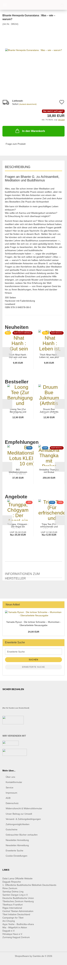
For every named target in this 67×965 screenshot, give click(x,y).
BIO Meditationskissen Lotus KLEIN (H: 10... (18, 471)
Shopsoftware (22, 956)
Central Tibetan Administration (17, 911)
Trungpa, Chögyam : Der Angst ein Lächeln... (17, 526)
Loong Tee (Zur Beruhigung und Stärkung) (18, 411)
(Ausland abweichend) (28, 104)
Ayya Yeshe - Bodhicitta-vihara (18, 924)
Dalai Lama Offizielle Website (17, 878)
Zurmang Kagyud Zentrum (16, 937)
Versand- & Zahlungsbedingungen (23, 819)
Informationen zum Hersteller (22, 575)
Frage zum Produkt (16, 144)
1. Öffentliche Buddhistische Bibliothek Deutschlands (29, 885)
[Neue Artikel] (61, 605)
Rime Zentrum (9, 888)
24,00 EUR (33, 631)
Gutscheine (11, 829)
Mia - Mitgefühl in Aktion (15, 927)
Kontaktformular (14, 782)
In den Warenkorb (33, 131)
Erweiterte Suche (33, 667)
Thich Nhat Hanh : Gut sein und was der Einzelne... (18, 356)
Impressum (11, 792)
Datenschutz (12, 803)
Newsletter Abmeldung (17, 845)
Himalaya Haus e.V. (12, 934)
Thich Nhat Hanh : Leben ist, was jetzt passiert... (49, 356)
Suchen (33, 660)
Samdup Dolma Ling (12, 891)
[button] (7, 352)
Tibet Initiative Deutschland (16, 914)
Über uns (10, 777)
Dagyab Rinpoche (11, 881)
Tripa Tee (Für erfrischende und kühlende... (49, 526)
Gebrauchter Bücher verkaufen (22, 834)
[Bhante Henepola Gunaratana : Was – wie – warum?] (33, 50)
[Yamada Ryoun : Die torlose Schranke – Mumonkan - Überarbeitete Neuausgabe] (33, 614)
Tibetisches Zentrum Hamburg (18, 901)
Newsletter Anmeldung (17, 840)
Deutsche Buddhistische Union (18, 898)
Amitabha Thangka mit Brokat (49, 470)
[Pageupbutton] (58, 960)
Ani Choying (8, 921)
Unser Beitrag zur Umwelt (19, 813)
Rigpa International (12, 908)
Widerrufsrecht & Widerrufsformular (24, 808)
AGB (8, 798)
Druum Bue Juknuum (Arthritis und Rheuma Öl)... (49, 411)
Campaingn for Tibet (12, 917)
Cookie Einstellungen (16, 855)
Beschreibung (17, 167)
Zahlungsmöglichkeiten (17, 824)
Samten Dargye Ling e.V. (15, 894)
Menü (5, 5)
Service (9, 787)
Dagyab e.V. (8, 930)
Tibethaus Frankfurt (12, 904)
